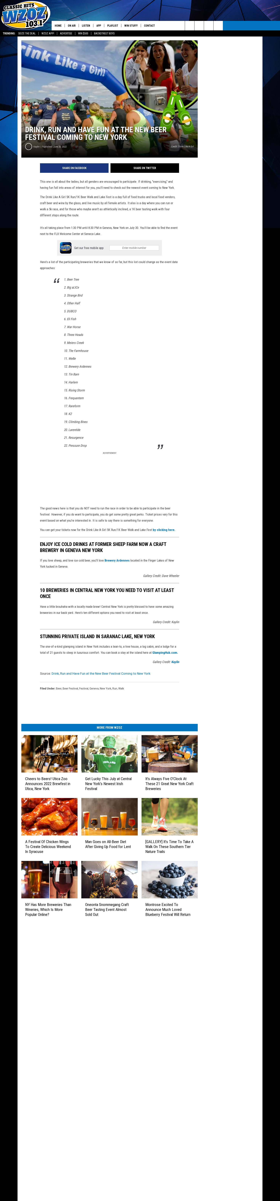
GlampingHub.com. (165, 652)
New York (105, 688)
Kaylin (37, 146)
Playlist (112, 25)
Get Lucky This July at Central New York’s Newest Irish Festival (108, 784)
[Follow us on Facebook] (208, 25)
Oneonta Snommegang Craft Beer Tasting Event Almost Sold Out (107, 909)
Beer (59, 688)
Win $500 (83, 33)
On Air (72, 25)
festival (83, 688)
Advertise (66, 33)
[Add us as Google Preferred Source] (199, 25)
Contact (149, 25)
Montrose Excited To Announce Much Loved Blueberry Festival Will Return (167, 909)
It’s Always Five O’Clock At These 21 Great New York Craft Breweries (169, 784)
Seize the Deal (27, 33)
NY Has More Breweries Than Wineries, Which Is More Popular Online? (48, 909)
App (98, 25)
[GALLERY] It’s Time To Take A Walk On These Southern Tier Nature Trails (169, 846)
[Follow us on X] (218, 25)
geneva (94, 688)
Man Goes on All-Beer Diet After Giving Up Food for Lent (108, 844)
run (114, 688)
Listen (86, 25)
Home (58, 25)
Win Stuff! (131, 25)
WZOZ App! (48, 33)
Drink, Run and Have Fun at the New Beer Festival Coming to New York (101, 673)
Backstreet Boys (104, 33)
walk (121, 688)
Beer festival (70, 688)
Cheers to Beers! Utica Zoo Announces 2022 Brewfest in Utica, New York (47, 784)
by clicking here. (164, 530)
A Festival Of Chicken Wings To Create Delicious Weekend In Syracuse (48, 846)
